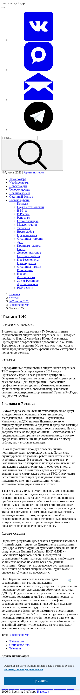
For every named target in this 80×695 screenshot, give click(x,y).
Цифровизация (27, 235)
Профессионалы (28, 259)
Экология (23, 228)
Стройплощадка (27, 221)
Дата (20, 242)
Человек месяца (19, 189)
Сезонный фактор (21, 196)
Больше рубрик (19, 200)
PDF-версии (25, 287)
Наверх (43, 691)
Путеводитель (26, 263)
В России (23, 214)
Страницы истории (30, 238)
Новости (23, 273)
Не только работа (28, 256)
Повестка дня (18, 186)
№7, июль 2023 (19, 301)
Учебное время (19, 182)
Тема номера (17, 179)
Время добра (25, 231)
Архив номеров (34, 172)
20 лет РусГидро (28, 280)
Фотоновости (26, 277)
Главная (14, 294)
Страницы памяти (29, 266)
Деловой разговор (29, 252)
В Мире (22, 210)
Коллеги (22, 203)
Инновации (25, 270)
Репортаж (23, 217)
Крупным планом (29, 245)
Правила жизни (19, 193)
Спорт (21, 249)
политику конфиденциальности (23, 669)
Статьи (14, 297)
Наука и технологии (30, 207)
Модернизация (27, 224)
